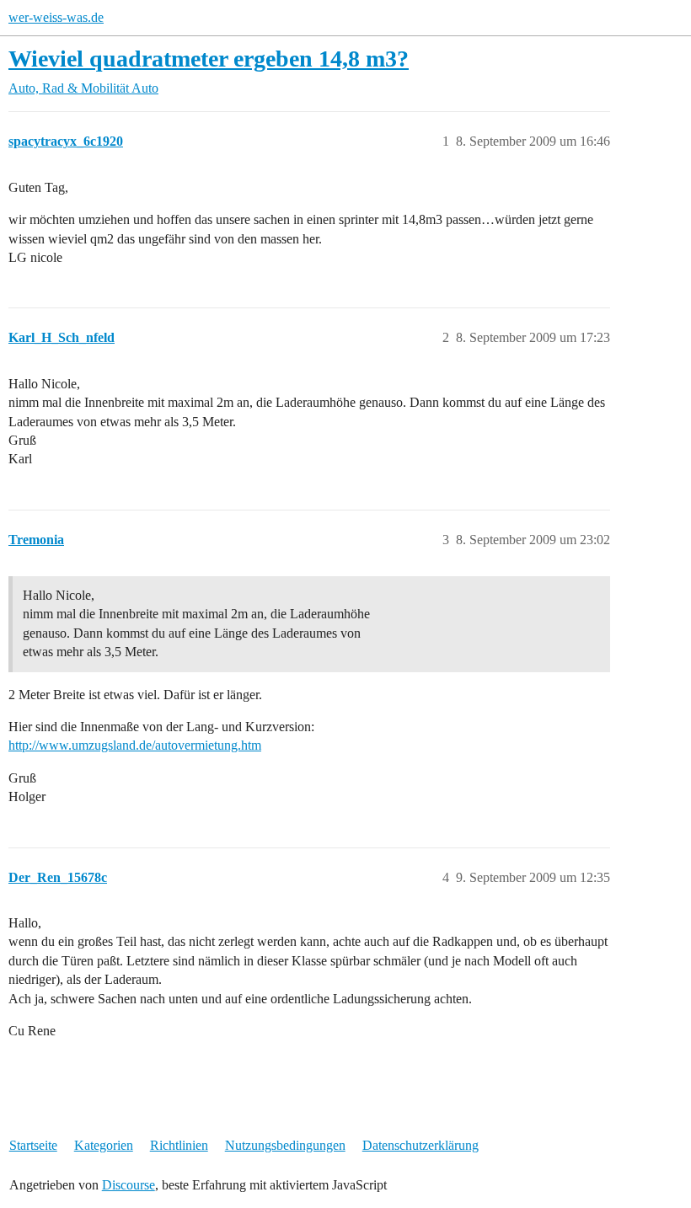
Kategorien (103, 1145)
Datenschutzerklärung (420, 1145)
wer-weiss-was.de (56, 17)
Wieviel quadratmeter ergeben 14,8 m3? (208, 58)
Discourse (128, 1185)
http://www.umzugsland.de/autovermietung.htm (134, 745)
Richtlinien (179, 1145)
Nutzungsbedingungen (285, 1145)
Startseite (33, 1145)
